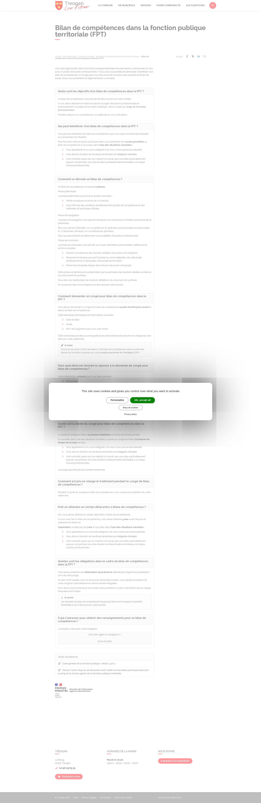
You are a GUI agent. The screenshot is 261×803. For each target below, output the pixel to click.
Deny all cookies (130, 407)
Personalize (117, 400)
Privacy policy (130, 414)
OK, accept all (142, 400)
